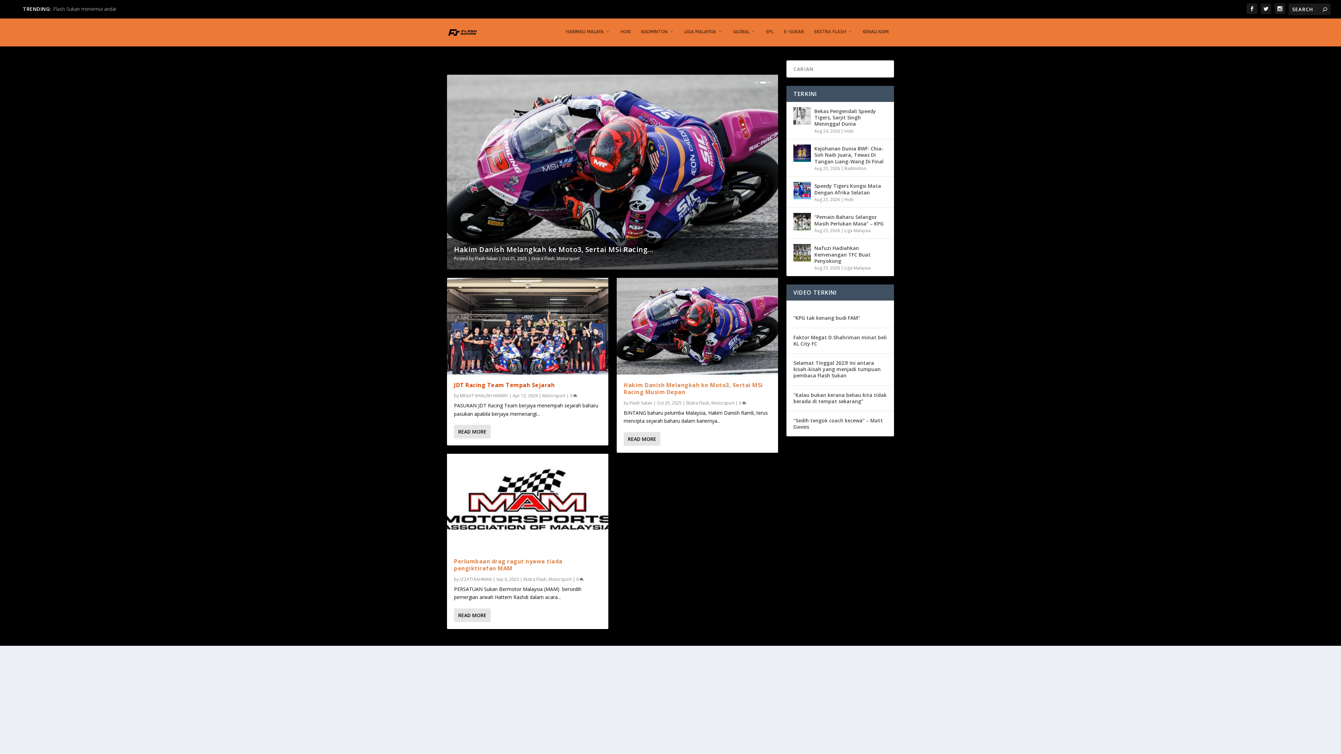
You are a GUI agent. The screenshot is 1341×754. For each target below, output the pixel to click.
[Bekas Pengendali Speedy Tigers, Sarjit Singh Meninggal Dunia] (802, 116)
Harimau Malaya (585, 31)
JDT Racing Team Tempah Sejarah (504, 385)
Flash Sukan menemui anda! (84, 9)
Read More (472, 431)
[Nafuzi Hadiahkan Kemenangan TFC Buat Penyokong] (802, 252)
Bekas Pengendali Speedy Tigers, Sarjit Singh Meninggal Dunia (845, 117)
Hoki (626, 31)
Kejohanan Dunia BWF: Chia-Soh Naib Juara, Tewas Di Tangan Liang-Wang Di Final (849, 154)
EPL (770, 31)
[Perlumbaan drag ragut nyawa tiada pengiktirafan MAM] (527, 502)
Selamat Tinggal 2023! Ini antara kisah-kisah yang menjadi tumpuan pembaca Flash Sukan (837, 369)
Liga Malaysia (700, 31)
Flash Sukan (641, 403)
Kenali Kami (876, 31)
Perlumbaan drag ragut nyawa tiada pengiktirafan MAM (508, 564)
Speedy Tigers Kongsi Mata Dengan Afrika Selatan (847, 189)
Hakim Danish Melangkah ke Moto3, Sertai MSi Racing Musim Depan (693, 388)
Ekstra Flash (830, 31)
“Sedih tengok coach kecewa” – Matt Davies (838, 423)
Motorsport (575, 258)
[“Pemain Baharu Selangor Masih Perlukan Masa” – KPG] (802, 221)
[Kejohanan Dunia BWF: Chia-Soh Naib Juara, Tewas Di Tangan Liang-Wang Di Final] (802, 153)
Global (741, 31)
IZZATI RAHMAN (491, 258)
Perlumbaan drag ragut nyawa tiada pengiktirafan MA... (555, 249)
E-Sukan (794, 31)
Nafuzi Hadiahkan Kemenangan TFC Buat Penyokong (842, 254)
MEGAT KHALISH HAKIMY (484, 396)
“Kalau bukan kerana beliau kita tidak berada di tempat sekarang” (840, 398)
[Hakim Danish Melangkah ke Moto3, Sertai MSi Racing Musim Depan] (697, 326)
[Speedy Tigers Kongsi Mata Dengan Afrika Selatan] (802, 190)
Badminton (654, 31)
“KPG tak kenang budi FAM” (826, 318)
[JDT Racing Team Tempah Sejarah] (527, 326)
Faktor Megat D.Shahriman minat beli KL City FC (840, 340)
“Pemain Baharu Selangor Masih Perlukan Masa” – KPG (849, 220)
